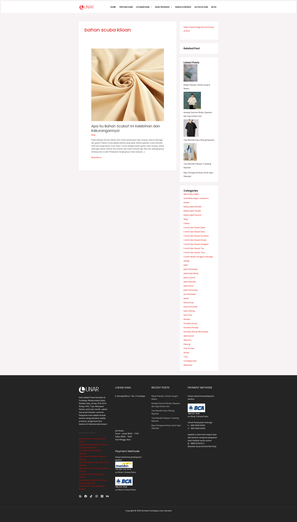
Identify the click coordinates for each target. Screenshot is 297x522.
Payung (187, 344)
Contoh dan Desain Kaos (194, 231)
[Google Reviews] (80, 496)
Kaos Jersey (189, 302)
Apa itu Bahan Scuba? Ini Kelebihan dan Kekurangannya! (125, 128)
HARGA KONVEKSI (183, 7)
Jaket (186, 265)
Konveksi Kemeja (191, 327)
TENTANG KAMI (126, 7)
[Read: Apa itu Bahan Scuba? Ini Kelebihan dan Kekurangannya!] (127, 84)
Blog (93, 135)
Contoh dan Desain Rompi (195, 240)
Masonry (187, 340)
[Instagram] (96, 496)
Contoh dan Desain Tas (194, 248)
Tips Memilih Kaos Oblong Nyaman (199, 140)
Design (187, 261)
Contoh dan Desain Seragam (196, 244)
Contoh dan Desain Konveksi (196, 236)
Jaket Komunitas (191, 290)
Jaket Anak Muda (191, 273)
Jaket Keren (189, 286)
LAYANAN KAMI (142, 7)
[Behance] (107, 496)
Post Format (189, 348)
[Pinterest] (102, 496)
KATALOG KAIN (201, 7)
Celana (186, 223)
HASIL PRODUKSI (162, 7)
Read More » (96, 157)
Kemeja (187, 319)
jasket (186, 298)
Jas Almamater (190, 294)
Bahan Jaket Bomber (193, 206)
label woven (189, 336)
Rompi (186, 352)
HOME (113, 7)
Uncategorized (190, 361)
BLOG (213, 7)
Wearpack (188, 365)
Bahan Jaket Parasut (192, 215)
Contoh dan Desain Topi (194, 252)
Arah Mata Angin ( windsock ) (196, 198)
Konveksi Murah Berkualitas (196, 331)
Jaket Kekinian (190, 281)
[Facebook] (85, 496)
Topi (186, 356)
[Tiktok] (91, 496)
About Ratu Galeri (191, 194)
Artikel (186, 202)
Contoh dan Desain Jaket (194, 227)
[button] (150, 7)
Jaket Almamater (191, 269)
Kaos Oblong (189, 311)
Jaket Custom (189, 277)
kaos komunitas (190, 306)
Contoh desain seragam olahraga (198, 256)
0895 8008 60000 (197, 425)
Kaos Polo (188, 315)
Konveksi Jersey (190, 323)
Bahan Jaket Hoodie (192, 211)
